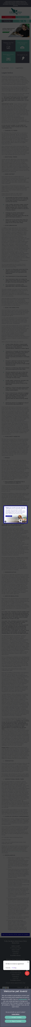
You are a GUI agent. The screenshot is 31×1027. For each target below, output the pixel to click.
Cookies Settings (15, 1014)
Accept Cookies (16, 1017)
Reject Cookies (16, 1021)
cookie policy (23, 999)
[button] (27, 973)
